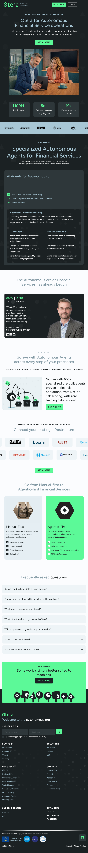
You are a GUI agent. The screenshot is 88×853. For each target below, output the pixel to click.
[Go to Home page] (44, 714)
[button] (81, 4)
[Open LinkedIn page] (82, 837)
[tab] (44, 194)
